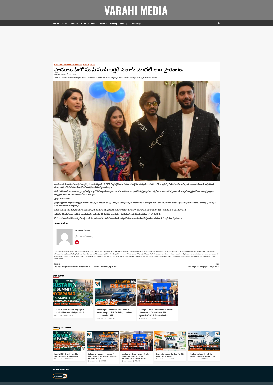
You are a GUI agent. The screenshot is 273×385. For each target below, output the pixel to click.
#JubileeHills (160, 251)
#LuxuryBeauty (184, 251)
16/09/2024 (72, 74)
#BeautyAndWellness (82, 251)
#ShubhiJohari (131, 254)
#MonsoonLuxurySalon (62, 254)
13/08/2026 (171, 359)
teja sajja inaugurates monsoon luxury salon (157, 256)
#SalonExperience (88, 254)
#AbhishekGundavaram (66, 251)
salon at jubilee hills (135, 256)
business (201, 254)
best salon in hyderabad (166, 254)
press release (143, 304)
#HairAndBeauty (108, 251)
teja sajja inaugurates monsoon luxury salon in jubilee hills (191, 256)
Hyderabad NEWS (74, 301)
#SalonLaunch (99, 254)
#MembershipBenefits (197, 251)
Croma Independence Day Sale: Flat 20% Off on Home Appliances (170, 355)
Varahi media (58, 258)
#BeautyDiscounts (96, 251)
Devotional (159, 349)
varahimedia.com (61, 74)
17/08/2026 (154, 318)
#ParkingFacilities (76, 254)
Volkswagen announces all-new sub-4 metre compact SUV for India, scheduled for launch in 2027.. (114, 312)
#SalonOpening (110, 254)
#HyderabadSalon (149, 251)
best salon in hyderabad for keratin (186, 254)
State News (74, 23)
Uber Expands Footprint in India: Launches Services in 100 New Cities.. (203, 355)
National (91, 23)
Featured (103, 23)
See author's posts (84, 236)
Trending (113, 23)
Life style (72, 64)
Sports (64, 23)
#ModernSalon (210, 251)
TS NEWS (92, 64)
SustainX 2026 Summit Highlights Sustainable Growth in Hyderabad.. (69, 311)
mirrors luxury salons (86, 256)
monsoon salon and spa (121, 256)
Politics (56, 23)
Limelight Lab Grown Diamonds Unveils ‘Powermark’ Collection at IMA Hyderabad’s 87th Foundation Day (156, 312)
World (83, 23)
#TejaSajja (140, 254)
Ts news (213, 256)
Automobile (100, 301)
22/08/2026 (70, 315)
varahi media (136, 10)
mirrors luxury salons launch (103, 256)
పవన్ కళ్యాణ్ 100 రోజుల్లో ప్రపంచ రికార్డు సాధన (203, 265)
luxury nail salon (74, 256)
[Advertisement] (136, 42)
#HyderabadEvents (136, 251)
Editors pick (124, 23)
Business (57, 64)
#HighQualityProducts (121, 251)
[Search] (219, 23)
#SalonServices (121, 254)
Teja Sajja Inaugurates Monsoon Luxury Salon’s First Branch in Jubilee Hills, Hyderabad (85, 265)
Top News (79, 64)
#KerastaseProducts (172, 251)
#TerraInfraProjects (151, 254)
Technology (136, 23)
